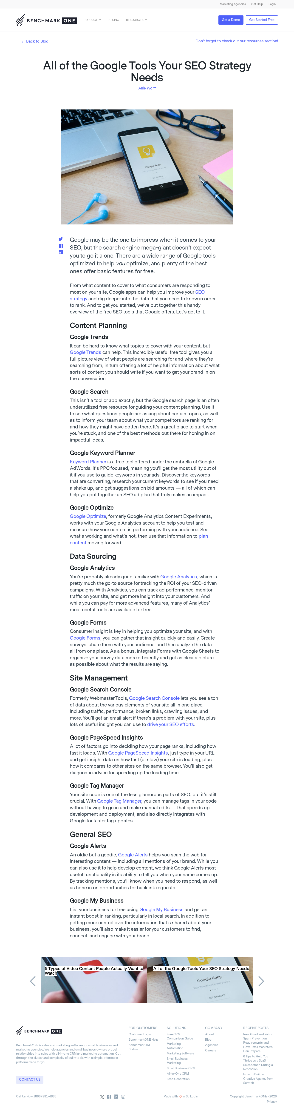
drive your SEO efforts (170, 724)
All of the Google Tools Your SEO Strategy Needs (201, 968)
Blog (208, 1039)
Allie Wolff (147, 88)
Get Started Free (261, 20)
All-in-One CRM (178, 1073)
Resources (135, 20)
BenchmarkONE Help (143, 1039)
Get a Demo (231, 20)
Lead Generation (178, 1079)
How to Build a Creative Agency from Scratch (258, 1079)
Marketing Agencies (233, 4)
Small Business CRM (181, 1068)
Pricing (113, 20)
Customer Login (140, 1034)
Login (272, 4)
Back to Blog (37, 41)
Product (90, 20)
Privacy (272, 1101)
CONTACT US (29, 1080)
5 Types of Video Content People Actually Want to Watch (94, 971)
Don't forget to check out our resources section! (237, 41)
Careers (210, 1050)
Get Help (257, 4)
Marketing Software (180, 1053)
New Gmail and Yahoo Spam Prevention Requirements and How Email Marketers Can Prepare (258, 1043)
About (209, 1034)
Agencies (211, 1045)
